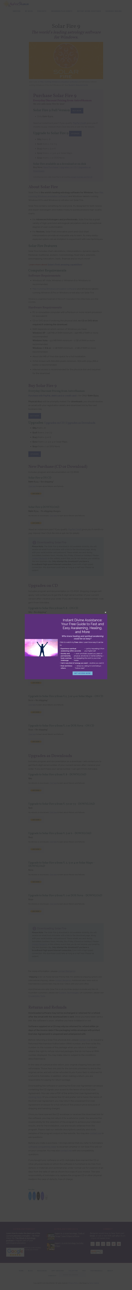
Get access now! (82, 673)
